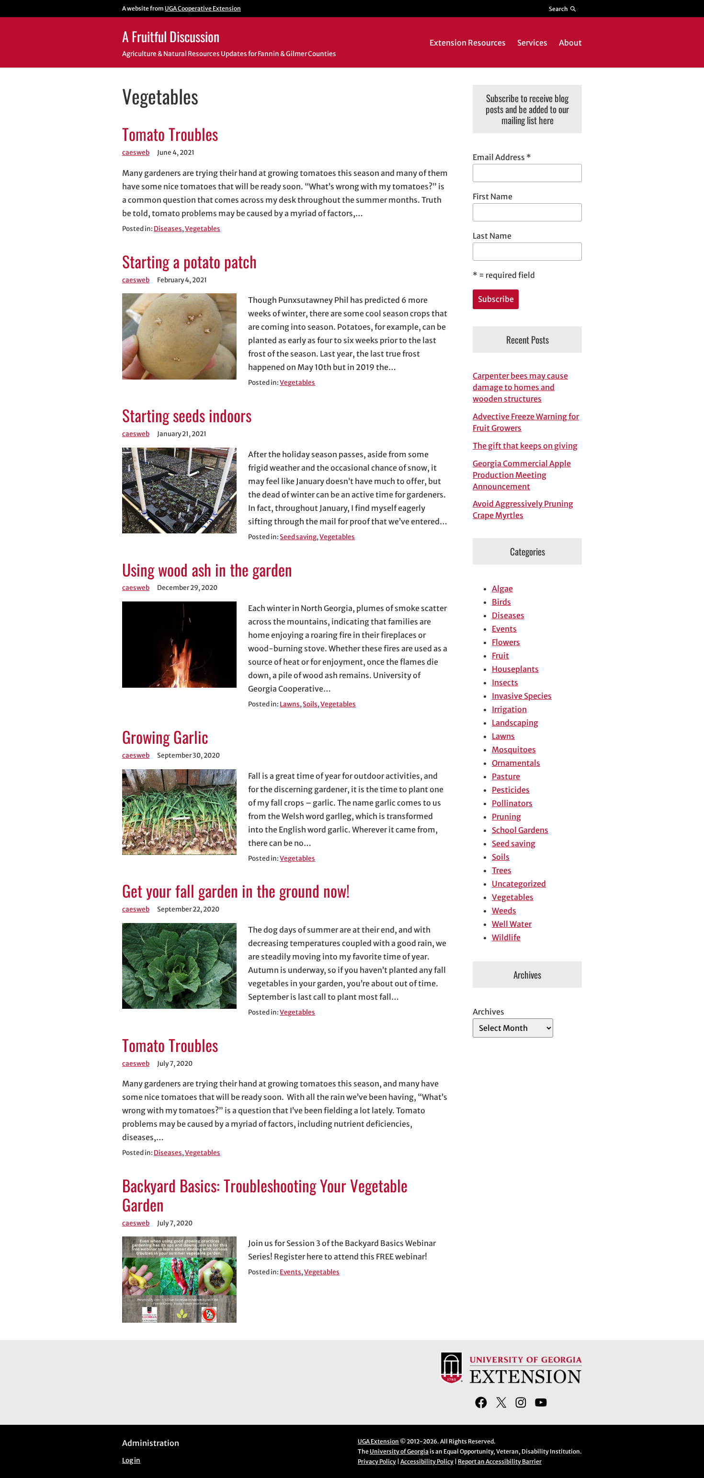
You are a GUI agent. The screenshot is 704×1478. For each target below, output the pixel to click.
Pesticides (511, 790)
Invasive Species (522, 696)
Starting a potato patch (189, 261)
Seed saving (298, 537)
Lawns (290, 704)
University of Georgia (399, 1451)
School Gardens (520, 830)
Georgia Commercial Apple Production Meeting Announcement (522, 475)
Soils (310, 704)
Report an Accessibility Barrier (500, 1461)
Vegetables (202, 229)
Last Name (492, 236)
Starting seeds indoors (186, 415)
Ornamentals (516, 763)
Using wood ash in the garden (207, 569)
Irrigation (509, 709)
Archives (488, 1011)
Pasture (506, 776)
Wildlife (506, 937)
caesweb (135, 153)
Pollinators (512, 803)
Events (290, 1272)
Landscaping (515, 722)
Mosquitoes (514, 749)
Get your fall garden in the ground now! (236, 891)
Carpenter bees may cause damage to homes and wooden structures (520, 387)
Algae (502, 588)
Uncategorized (519, 884)
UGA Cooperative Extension (203, 8)
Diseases (168, 229)
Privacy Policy (377, 1461)
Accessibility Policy (427, 1461)
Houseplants (515, 669)
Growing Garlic (165, 737)
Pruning (506, 816)
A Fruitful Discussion (170, 36)
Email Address (502, 157)
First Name (492, 196)
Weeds (504, 910)
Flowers (506, 642)
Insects (505, 682)
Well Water (512, 924)
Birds (501, 602)
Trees (501, 870)
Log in (131, 1460)
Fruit (500, 655)
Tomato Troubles (170, 134)
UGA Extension (378, 1441)
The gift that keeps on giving (525, 445)
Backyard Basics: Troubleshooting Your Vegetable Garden (265, 1195)
